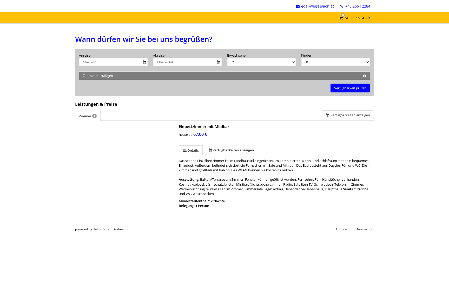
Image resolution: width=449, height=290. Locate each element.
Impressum (344, 229)
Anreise (84, 55)
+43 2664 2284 (357, 6)
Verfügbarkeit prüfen (350, 88)
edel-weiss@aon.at (317, 6)
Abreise (158, 55)
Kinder (306, 55)
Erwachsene (236, 55)
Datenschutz (365, 229)
